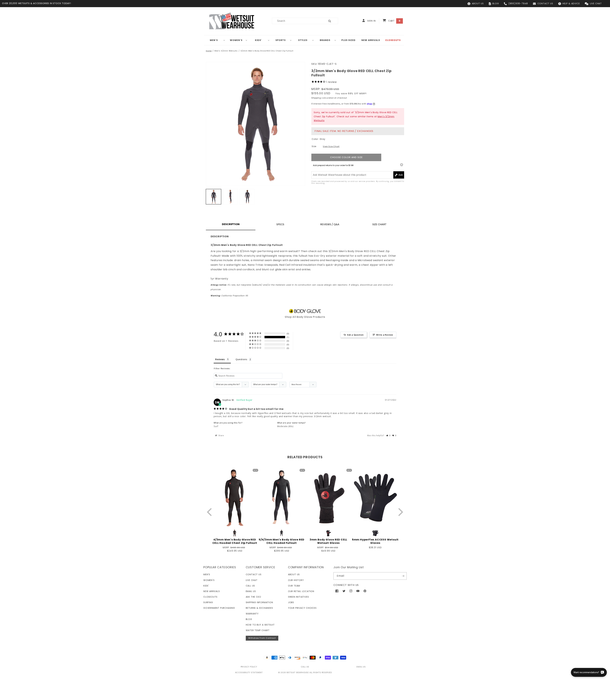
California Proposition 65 (229, 295)
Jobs (291, 602)
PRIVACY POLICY (249, 666)
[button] (215, 40)
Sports (280, 40)
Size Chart (379, 224)
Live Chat (252, 580)
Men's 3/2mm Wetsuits (226, 51)
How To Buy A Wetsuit (260, 624)
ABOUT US (478, 3)
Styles (302, 40)
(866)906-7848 (518, 3)
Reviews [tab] (220, 359)
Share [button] (221, 435)
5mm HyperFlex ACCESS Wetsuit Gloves (375, 541)
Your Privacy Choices (302, 608)
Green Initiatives (298, 596)
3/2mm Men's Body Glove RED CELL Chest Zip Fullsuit (267, 51)
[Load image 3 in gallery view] (247, 196)
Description (231, 224)
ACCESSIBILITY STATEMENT (249, 672)
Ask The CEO (253, 596)
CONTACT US (545, 3)
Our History (296, 580)
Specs (280, 224)
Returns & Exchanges (259, 608)
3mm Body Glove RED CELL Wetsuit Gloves (328, 541)
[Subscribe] (403, 576)
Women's (236, 40)
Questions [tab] (241, 359)
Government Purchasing (219, 608)
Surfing (208, 602)
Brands (325, 40)
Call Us (250, 585)
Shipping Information (259, 602)
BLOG (495, 3)
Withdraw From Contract (262, 638)
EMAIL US (361, 666)
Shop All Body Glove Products (305, 317)
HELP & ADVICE (571, 3)
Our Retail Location (301, 591)
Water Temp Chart (258, 630)
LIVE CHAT (596, 3)
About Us (294, 574)
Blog (249, 619)
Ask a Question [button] (355, 334)
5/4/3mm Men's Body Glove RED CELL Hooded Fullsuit (281, 541)
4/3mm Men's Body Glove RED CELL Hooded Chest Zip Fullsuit (234, 541)
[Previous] (210, 512)
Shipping (316, 98)
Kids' (258, 40)
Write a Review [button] (384, 334)
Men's (214, 40)
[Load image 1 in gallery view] (213, 196)
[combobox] (297, 21)
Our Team (294, 585)
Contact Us (253, 574)
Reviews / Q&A (329, 224)
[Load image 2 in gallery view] (230, 196)
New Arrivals (211, 591)
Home (209, 51)
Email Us (251, 591)
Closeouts (210, 596)
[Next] (400, 512)
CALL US (305, 666)
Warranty (252, 613)
